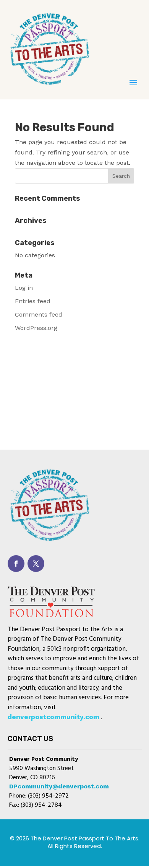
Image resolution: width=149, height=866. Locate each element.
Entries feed (32, 301)
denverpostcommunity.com (53, 717)
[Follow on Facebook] (16, 563)
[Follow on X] (36, 563)
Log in (24, 287)
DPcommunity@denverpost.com (59, 786)
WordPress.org (36, 327)
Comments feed (38, 314)
